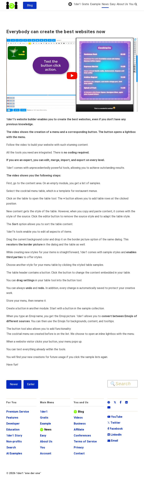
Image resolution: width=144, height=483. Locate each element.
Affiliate (79, 429)
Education (12, 429)
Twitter (113, 422)
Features (12, 417)
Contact (79, 453)
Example (95, 4)
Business (80, 423)
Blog (81, 411)
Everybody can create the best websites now (55, 31)
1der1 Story (14, 435)
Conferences (82, 435)
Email (112, 440)
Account (45, 453)
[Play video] (72, 75)
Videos (78, 417)
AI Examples (14, 453)
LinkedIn (114, 434)
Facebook (115, 428)
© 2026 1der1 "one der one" (23, 473)
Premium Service (17, 411)
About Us (122, 4)
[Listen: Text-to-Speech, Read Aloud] (70, 4)
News (105, 4)
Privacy (79, 447)
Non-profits (14, 441)
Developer (13, 423)
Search (11, 447)
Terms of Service (85, 441)
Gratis (85, 4)
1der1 (77, 4)
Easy (113, 4)
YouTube (114, 416)
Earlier (31, 384)
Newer (14, 384)
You (131, 4)
